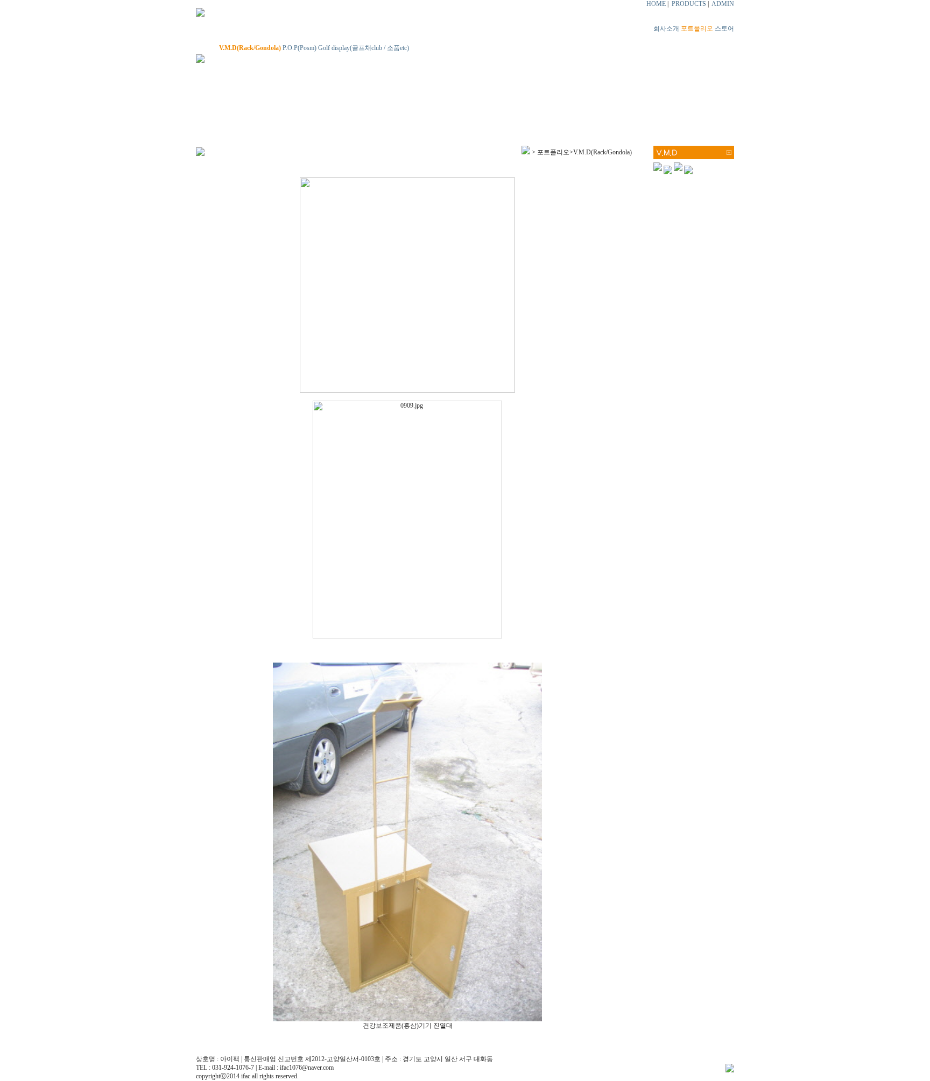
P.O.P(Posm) (299, 48)
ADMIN (722, 4)
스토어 (724, 28)
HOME (656, 4)
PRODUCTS (689, 4)
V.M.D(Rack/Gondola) (250, 48)
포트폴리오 (697, 28)
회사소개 (666, 28)
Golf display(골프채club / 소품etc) (363, 48)
